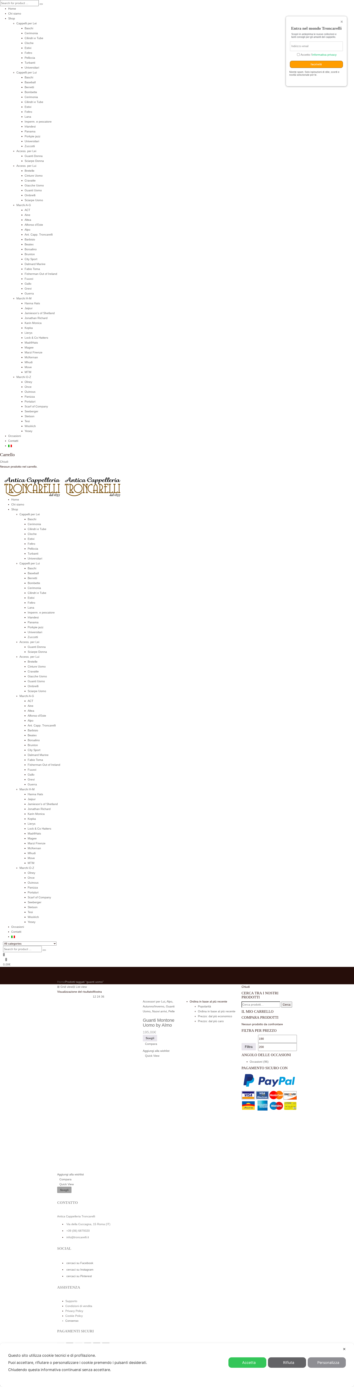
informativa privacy (324, 54)
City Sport (31, 259)
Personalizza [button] (328, 1362)
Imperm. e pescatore (38, 121)
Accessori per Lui (154, 1001)
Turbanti (30, 62)
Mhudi (29, 362)
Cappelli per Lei (26, 23)
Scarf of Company (36, 406)
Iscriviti (316, 64)
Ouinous (30, 391)
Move (28, 367)
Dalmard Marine (35, 264)
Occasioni (14, 436)
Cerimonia (31, 33)
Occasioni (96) (259, 1061)
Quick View (66, 1184)
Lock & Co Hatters (36, 337)
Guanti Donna (34, 156)
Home (12, 8)
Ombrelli (30, 195)
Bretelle (29, 170)
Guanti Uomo (33, 190)
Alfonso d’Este (34, 224)
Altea (28, 219)
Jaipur (29, 308)
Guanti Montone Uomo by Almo (158, 1023)
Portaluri (30, 401)
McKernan (31, 357)
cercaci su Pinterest (79, 1276)
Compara (65, 1179)
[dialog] (177, 1365)
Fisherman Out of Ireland (41, 273)
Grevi (28, 288)
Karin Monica (33, 323)
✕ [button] (344, 1349)
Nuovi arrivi (159, 1011)
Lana (28, 116)
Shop (11, 18)
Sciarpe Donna (34, 160)
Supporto (71, 1301)
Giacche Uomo (34, 185)
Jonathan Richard (36, 318)
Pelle (171, 1011)
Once (28, 386)
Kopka (29, 327)
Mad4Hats (31, 342)
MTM (28, 372)
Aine (27, 215)
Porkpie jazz (32, 136)
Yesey (28, 431)
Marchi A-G (23, 205)
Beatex (29, 244)
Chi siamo (14, 13)
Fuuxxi (29, 278)
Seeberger (31, 411)
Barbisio (30, 239)
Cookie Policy (74, 1315)
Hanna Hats (32, 303)
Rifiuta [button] (288, 1362)
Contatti (13, 440)
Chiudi (4, 461)
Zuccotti (30, 146)
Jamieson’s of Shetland (40, 313)
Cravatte (30, 180)
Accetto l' (318, 54)
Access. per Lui (26, 165)
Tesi (27, 421)
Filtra (249, 1047)
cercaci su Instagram (79, 1269)
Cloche (29, 43)
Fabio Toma (32, 269)
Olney (28, 381)
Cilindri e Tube (34, 38)
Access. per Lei (26, 151)
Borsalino (31, 249)
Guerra (29, 293)
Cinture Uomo (34, 175)
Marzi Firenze (33, 352)
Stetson (29, 416)
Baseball (30, 82)
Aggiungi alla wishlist (70, 1174)
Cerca (286, 1004)
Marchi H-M (24, 298)
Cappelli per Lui (26, 72)
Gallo (28, 283)
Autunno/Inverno (153, 1006)
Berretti (29, 87)
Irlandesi (30, 126)
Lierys (28, 332)
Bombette (31, 92)
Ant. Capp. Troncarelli (39, 234)
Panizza (30, 396)
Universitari (32, 67)
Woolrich (30, 426)
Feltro (28, 52)
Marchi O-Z (23, 377)
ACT (27, 210)
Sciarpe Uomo (34, 200)
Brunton (30, 254)
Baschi (29, 28)
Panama (30, 131)
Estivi (28, 48)
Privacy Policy (74, 1311)
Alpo (27, 229)
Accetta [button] (249, 1362)
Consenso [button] (71, 1320)
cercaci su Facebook (79, 1263)
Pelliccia (30, 57)
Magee (29, 347)
